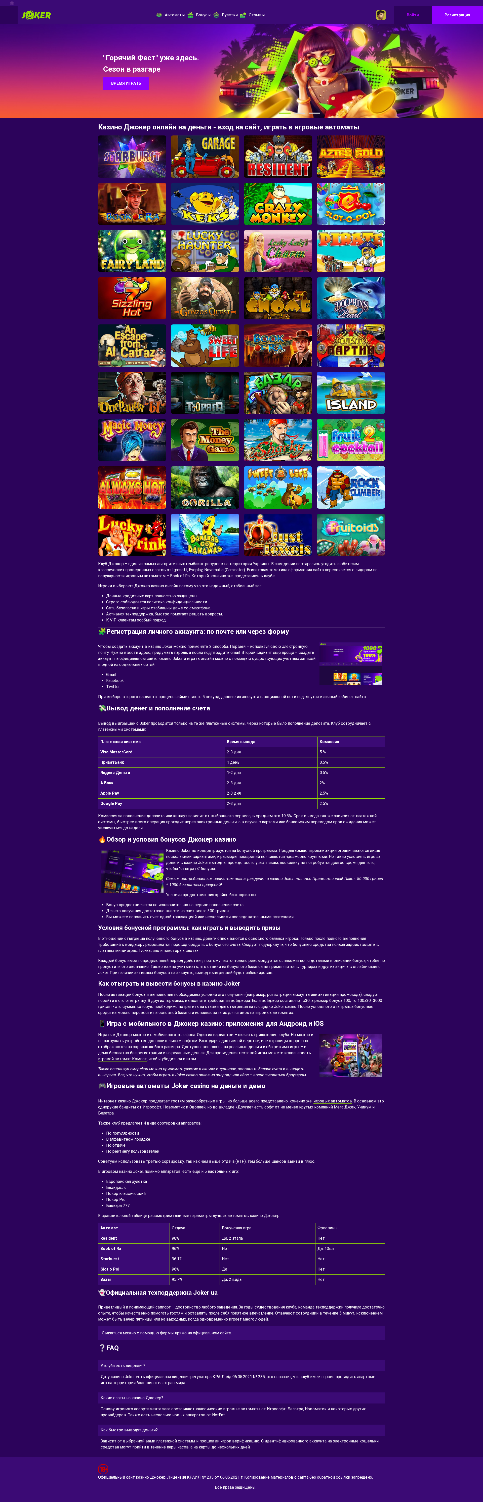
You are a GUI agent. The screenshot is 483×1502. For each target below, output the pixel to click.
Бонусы (203, 15)
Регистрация (457, 15)
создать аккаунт (128, 646)
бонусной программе (257, 850)
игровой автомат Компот (122, 1058)
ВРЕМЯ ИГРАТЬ (126, 83)
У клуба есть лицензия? (123, 1365)
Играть (132, 160)
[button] (284, 113)
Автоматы (175, 15)
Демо (132, 172)
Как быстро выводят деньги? (129, 1430)
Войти (413, 15)
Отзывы (257, 15)
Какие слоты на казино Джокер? (132, 1397)
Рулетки (230, 15)
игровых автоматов (332, 1101)
